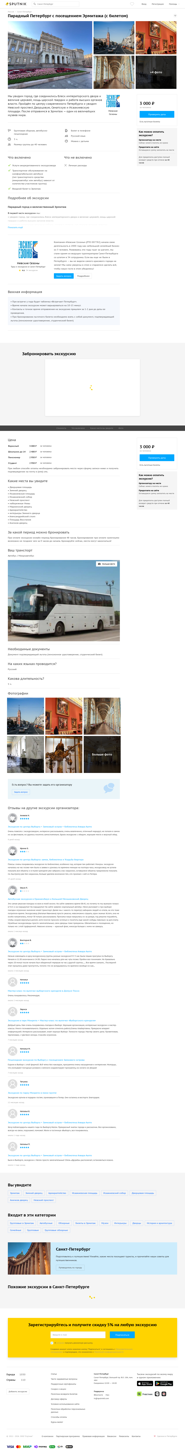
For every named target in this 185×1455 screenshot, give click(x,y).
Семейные (15, 1230)
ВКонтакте (98, 1395)
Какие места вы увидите (101, 428)
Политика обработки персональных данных (68, 1410)
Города (16, 1374)
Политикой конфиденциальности (109, 1352)
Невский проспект (44, 1200)
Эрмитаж (15, 1193)
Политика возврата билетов (64, 1394)
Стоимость (61, 428)
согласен (60, 1343)
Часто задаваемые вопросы (64, 1379)
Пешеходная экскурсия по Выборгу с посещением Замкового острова (46, 1060)
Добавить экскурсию (18, 1391)
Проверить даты (157, 114)
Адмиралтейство (57, 1193)
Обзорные (64, 1223)
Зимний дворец (33, 1193)
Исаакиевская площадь (84, 1193)
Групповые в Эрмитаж (22, 1223)
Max (107, 1395)
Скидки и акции (58, 1389)
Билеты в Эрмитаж (85, 1223)
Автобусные (46, 1223)
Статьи (54, 1374)
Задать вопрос (64, 276)
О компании (47, 1436)
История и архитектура (159, 1223)
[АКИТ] (157, 1394)
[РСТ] (164, 1394)
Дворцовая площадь (143, 1193)
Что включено (78, 428)
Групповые (33, 1230)
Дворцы (136, 1223)
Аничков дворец (19, 1200)
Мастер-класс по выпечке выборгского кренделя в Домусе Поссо (43, 990)
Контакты (136, 1436)
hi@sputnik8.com (101, 1398)
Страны (16, 1379)
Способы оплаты (59, 1417)
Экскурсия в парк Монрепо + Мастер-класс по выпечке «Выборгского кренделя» (52, 1020)
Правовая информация (93, 1436)
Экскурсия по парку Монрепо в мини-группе (32, 1092)
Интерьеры (120, 1223)
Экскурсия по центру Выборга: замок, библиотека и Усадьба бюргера (45, 859)
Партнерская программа (68, 1436)
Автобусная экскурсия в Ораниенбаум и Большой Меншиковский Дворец (48, 899)
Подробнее (83, 276)
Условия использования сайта (65, 1404)
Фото (121, 428)
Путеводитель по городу (70, 1267)
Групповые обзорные (56, 1230)
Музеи (104, 1223)
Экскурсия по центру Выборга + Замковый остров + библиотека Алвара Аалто (50, 826)
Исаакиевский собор (114, 1193)
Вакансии (111, 1436)
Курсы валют (57, 1422)
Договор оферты (59, 1399)
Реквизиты (124, 1436)
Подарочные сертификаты (63, 1384)
